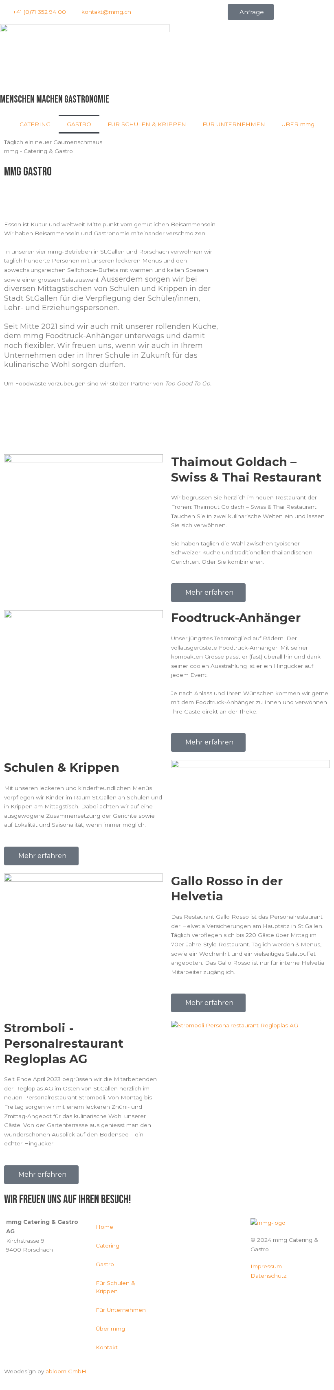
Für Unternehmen (121, 1310)
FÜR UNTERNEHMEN (233, 124)
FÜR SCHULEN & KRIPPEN (147, 124)
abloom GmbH (66, 1371)
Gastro (105, 1264)
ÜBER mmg (297, 124)
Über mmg (110, 1328)
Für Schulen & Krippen (115, 1287)
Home (104, 1227)
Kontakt (107, 1347)
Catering (107, 1245)
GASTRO (79, 124)
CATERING (35, 124)
